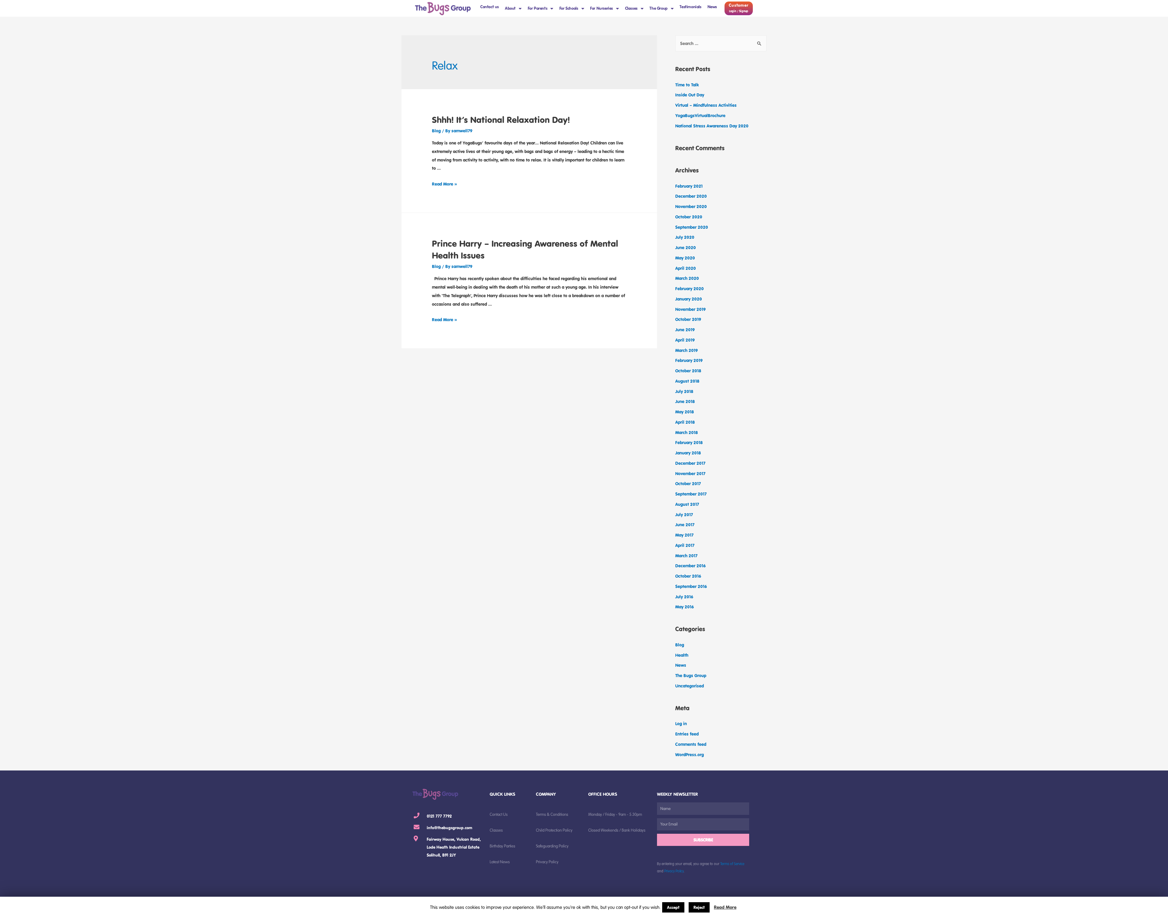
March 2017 (686, 555)
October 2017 (688, 483)
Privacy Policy (673, 870)
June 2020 (685, 247)
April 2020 (685, 268)
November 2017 (690, 473)
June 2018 (685, 401)
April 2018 (685, 422)
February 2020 (689, 288)
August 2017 (687, 504)
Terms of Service (732, 863)
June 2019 (685, 329)
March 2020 (687, 278)
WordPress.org (689, 754)
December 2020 (691, 196)
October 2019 (688, 319)
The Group (658, 8)
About (510, 8)
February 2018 (689, 442)
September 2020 (691, 227)
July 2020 (684, 237)
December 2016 (690, 566)
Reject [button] (699, 907)
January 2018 (688, 453)
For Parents (538, 8)
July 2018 (684, 391)
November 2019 (690, 309)
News (712, 6)
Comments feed (690, 744)
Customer (738, 5)
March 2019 (686, 350)
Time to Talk (687, 85)
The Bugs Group (690, 675)
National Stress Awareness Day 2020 (712, 126)
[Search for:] (720, 43)
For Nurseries (601, 8)
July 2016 (684, 597)
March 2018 (686, 432)
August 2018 (687, 381)
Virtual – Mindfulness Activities (706, 105)
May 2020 (685, 258)
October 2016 (688, 576)
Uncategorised (689, 686)
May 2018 (684, 412)
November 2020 (691, 206)
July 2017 (684, 514)
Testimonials (690, 6)
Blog (436, 131)
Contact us (489, 6)
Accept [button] (673, 907)
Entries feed (687, 734)
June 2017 (684, 524)
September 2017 (691, 494)
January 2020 (688, 299)
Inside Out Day (689, 95)
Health (681, 655)
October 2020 (688, 217)
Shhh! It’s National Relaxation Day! (501, 119)
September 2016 (691, 586)
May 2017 (684, 535)
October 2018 (688, 371)
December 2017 (690, 463)
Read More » (444, 184)
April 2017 (684, 545)
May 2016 (684, 607)
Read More (725, 907)
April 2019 (685, 340)
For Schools (568, 8)
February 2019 (689, 360)
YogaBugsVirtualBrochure (700, 115)
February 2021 (689, 186)
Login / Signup (738, 11)
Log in (681, 723)
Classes (631, 8)
